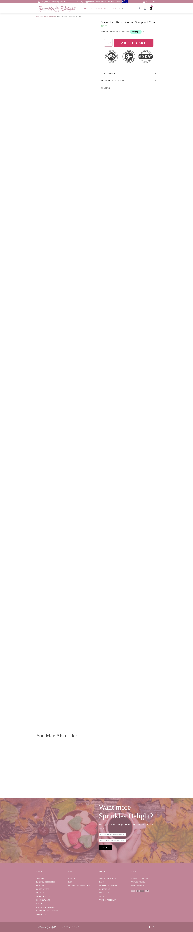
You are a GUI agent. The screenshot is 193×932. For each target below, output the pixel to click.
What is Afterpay (107, 900)
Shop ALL (40, 878)
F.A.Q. (101, 882)
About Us (72, 878)
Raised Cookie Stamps (50, 16)
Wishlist (103, 896)
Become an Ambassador (79, 885)
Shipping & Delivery (109, 885)
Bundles (40, 885)
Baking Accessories (45, 882)
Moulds (39, 903)
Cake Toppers (42, 889)
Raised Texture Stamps (47, 911)
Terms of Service (139, 878)
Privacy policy (138, 882)
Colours (40, 893)
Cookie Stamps (43, 900)
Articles (101, 8)
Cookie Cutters (43, 896)
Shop (41, 16)
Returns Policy (138, 885)
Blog (70, 882)
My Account (105, 893)
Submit (106, 847)
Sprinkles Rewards (108, 878)
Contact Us (104, 889)
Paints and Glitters (46, 907)
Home (37, 16)
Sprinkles (41, 914)
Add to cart (133, 43)
